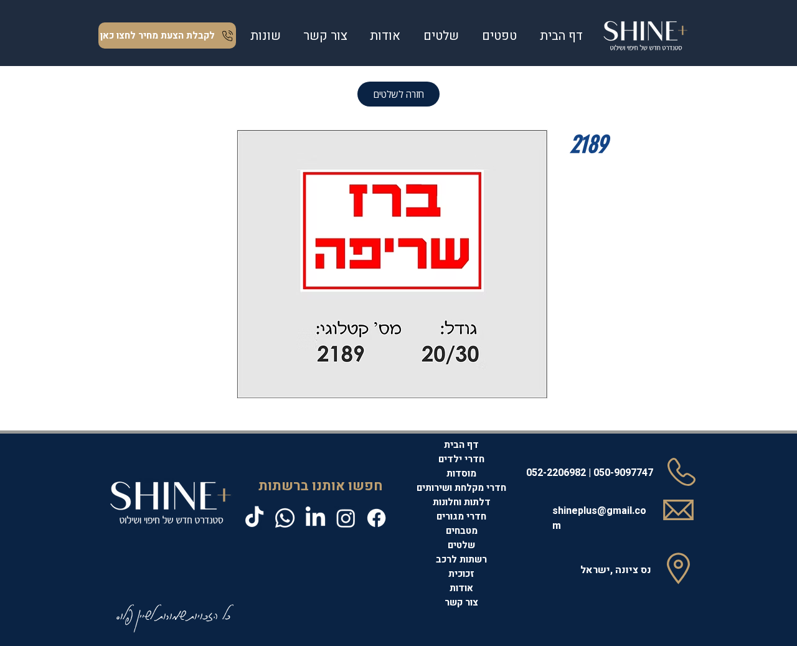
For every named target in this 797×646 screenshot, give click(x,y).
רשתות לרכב (461, 559)
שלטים (461, 545)
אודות (461, 588)
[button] (499, 36)
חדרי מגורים (461, 516)
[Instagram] (346, 518)
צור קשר (461, 602)
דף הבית (461, 445)
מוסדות (461, 473)
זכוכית (461, 574)
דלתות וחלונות (462, 502)
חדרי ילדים (461, 459)
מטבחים (462, 531)
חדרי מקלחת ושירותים (461, 488)
